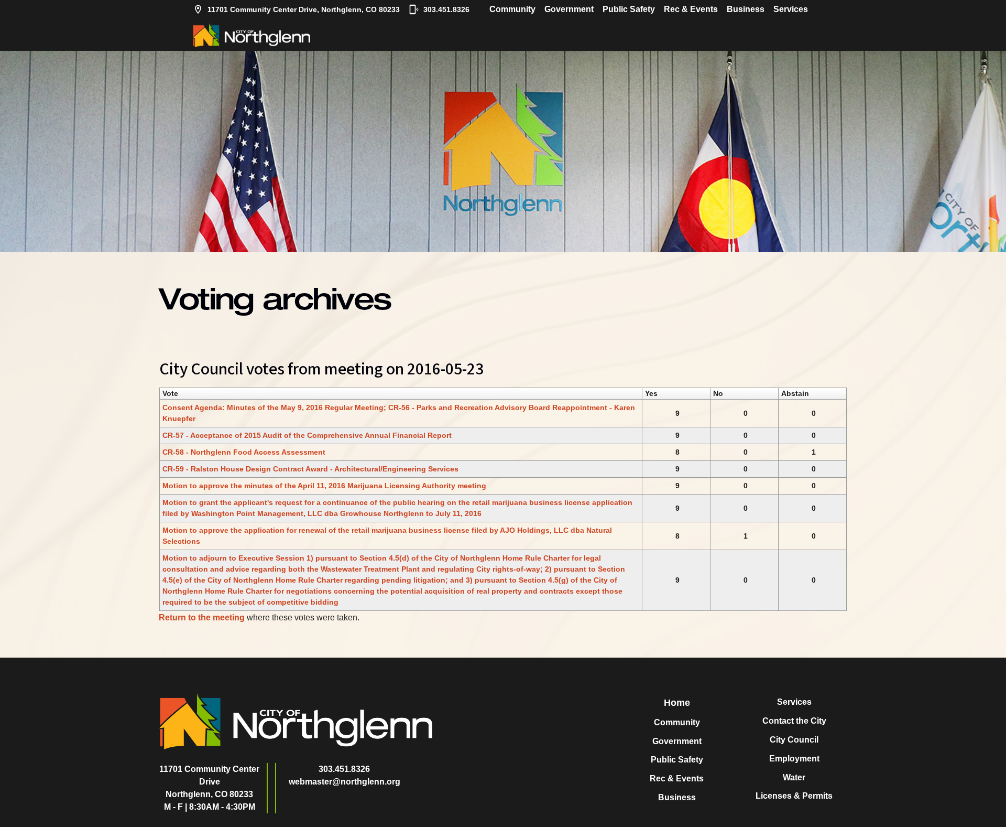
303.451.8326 (446, 9)
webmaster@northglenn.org (344, 781)
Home (677, 702)
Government (569, 9)
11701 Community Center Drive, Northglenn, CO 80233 (303, 9)
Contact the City (794, 720)
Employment (794, 758)
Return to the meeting (202, 617)
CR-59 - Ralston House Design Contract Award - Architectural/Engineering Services (310, 469)
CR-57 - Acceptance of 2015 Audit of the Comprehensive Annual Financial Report (307, 435)
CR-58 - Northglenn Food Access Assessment (243, 452)
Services (790, 9)
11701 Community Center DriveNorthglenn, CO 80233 (209, 782)
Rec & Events (691, 9)
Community (512, 9)
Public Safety (629, 9)
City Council (794, 739)
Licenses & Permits (794, 795)
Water (794, 777)
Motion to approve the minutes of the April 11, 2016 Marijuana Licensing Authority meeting (324, 485)
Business (745, 9)
